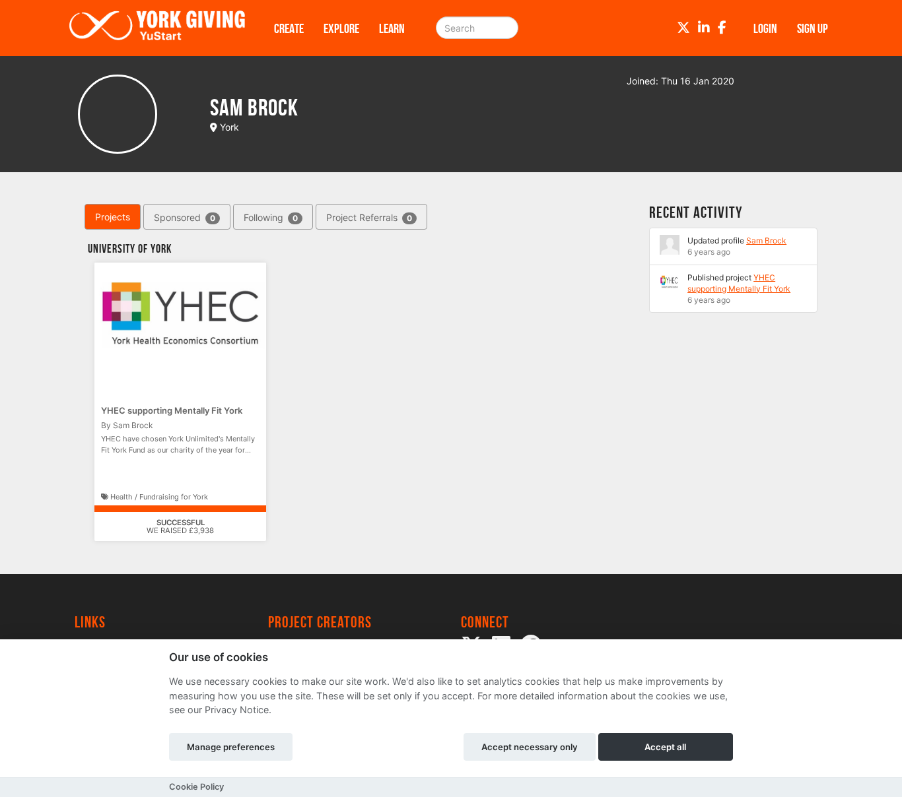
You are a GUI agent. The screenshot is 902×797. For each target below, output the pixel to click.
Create (289, 28)
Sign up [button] (812, 28)
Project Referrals (369, 217)
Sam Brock (766, 240)
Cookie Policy (196, 787)
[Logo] (157, 28)
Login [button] (765, 28)
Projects (112, 216)
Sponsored (184, 217)
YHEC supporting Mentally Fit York (171, 410)
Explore (341, 28)
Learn (392, 28)
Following (271, 217)
